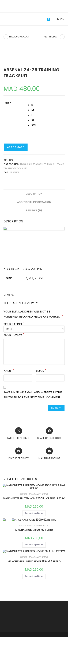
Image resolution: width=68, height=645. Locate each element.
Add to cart (15, 147)
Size (8, 103)
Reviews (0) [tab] (34, 210)
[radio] (48, 105)
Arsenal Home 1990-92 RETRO (34, 530)
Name (8, 370)
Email (41, 370)
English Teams (55, 164)
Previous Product (19, 36)
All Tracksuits (37, 164)
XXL (41, 278)
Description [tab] (34, 193)
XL (36, 278)
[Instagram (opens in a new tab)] (37, 5)
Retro (45, 494)
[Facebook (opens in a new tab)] (32, 5)
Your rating (13, 324)
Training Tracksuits (15, 168)
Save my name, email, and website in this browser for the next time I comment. (32, 394)
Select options (34, 513)
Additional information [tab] (34, 202)
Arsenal (14, 172)
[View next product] (62, 36)
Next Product (51, 36)
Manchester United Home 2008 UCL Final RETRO (34, 498)
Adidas (24, 164)
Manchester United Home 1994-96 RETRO (34, 561)
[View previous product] (5, 36)
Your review (13, 335)
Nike (38, 494)
